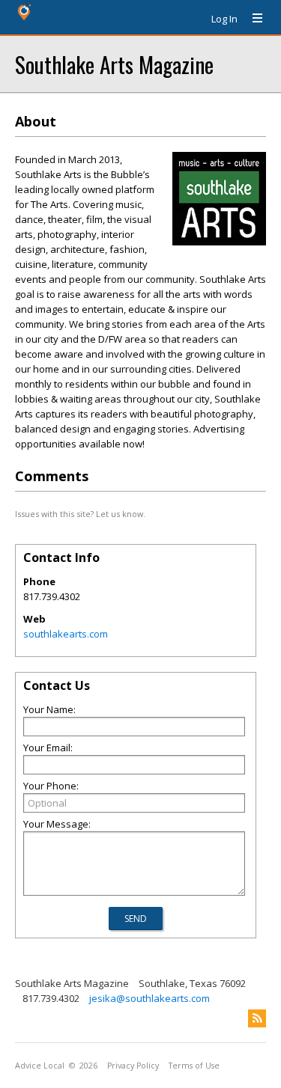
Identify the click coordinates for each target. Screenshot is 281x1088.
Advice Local (39, 1065)
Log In (224, 18)
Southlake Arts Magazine (114, 64)
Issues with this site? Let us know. (80, 513)
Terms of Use (194, 1065)
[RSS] (257, 1018)
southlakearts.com (65, 634)
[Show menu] (252, 18)
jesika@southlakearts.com (149, 998)
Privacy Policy (133, 1065)
